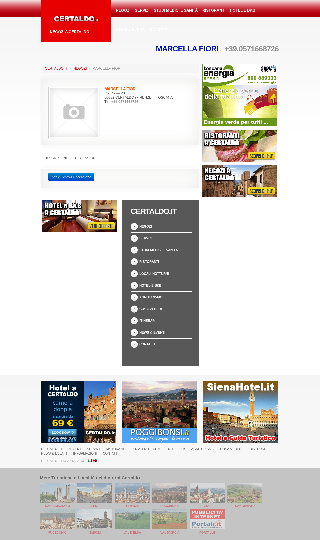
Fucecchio (57, 532)
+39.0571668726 (251, 48)
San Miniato (245, 506)
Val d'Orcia (170, 532)
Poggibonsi (170, 506)
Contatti (159, 29)
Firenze (132, 506)
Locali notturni (154, 274)
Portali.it (208, 532)
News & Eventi (131, 29)
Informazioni (85, 453)
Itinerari (148, 321)
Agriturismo (151, 297)
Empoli (95, 532)
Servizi (142, 10)
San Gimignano (57, 506)
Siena (95, 506)
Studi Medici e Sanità (176, 10)
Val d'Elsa (132, 532)
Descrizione (56, 158)
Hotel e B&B (243, 10)
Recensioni (86, 158)
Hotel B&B (176, 449)
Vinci (208, 506)
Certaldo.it (56, 68)
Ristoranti (214, 10)
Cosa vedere (151, 309)
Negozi (123, 10)
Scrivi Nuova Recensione (71, 177)
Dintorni (257, 449)
